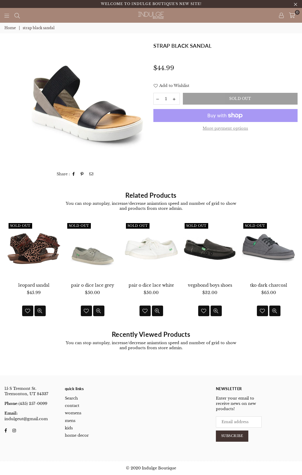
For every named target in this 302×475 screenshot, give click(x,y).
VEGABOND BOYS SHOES (210, 285)
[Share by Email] (91, 174)
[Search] (17, 15)
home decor (77, 435)
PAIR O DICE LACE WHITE (151, 285)
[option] (87, 103)
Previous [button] (9, 273)
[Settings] (281, 15)
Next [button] (292, 273)
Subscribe (232, 436)
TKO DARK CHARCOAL (268, 285)
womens (73, 412)
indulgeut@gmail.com (26, 418)
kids (69, 428)
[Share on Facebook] (73, 174)
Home (10, 28)
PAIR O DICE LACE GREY (92, 285)
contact (72, 405)
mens (70, 420)
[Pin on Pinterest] (82, 174)
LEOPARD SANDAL (34, 285)
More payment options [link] (225, 128)
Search (71, 398)
